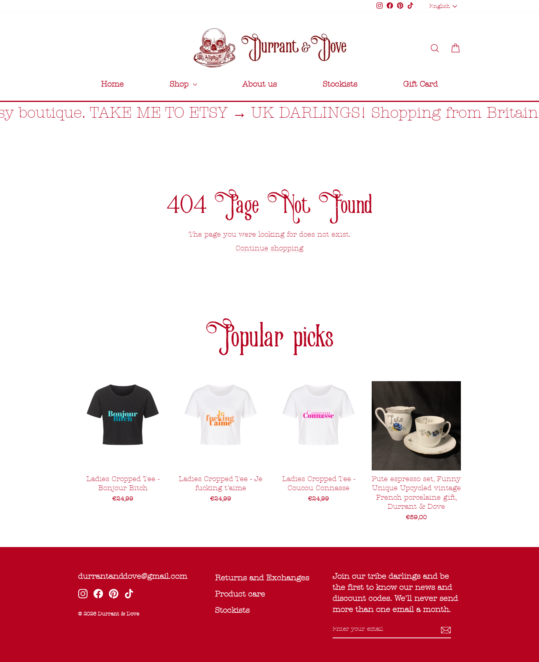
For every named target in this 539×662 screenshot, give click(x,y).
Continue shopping (269, 248)
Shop (180, 83)
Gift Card (420, 83)
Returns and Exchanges (262, 577)
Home (112, 83)
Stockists (340, 83)
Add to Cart (416, 460)
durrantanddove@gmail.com (132, 576)
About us (259, 83)
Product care (240, 593)
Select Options (122, 460)
